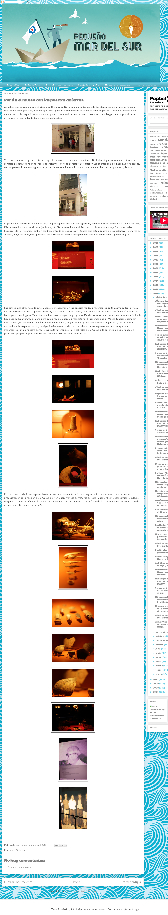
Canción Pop (13, 84)
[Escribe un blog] (58, 845)
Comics (154, 144)
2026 (156, 242)
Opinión (20, 850)
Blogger (135, 909)
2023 (156, 255)
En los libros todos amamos (59, 84)
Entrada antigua (131, 882)
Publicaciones (157, 176)
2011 (155, 293)
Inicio (76, 882)
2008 (156, 687)
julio (158, 648)
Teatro (154, 179)
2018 (156, 276)
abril (159, 661)
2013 (155, 284)
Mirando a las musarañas (117, 84)
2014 (156, 280)
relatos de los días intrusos (149, 84)
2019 (156, 272)
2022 (156, 259)
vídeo (153, 198)
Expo (164, 153)
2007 (156, 691)
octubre (160, 636)
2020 (156, 268)
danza (154, 186)
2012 (155, 289)
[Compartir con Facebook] (63, 845)
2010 (156, 679)
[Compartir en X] (60, 845)
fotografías (156, 189)
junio (159, 652)
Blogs (153, 140)
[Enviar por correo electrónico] (55, 845)
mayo (159, 657)
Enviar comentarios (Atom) (81, 891)
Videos (153, 183)
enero (159, 674)
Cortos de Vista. (32, 84)
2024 (156, 251)
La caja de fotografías (89, 84)
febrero (160, 669)
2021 (155, 263)
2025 (156, 246)
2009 (156, 683)
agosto (160, 644)
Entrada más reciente (18, 882)
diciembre (161, 296)
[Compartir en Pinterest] (65, 845)
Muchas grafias (158, 169)
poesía (153, 196)
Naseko (102, 909)
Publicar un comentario (20, 867)
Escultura (154, 153)
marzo (159, 665)
